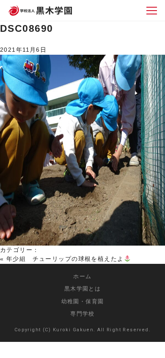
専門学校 (82, 313)
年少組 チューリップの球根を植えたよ (65, 258)
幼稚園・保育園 (82, 301)
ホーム (82, 276)
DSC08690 (26, 28)
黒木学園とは (82, 288)
